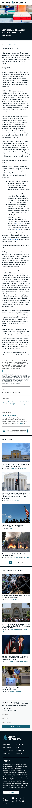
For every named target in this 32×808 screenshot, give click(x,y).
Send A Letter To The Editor (16, 431)
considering (14, 239)
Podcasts (20, 753)
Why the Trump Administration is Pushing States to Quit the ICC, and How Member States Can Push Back (15, 657)
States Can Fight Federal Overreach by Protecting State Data (14, 688)
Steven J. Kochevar (15, 691)
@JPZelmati (20, 423)
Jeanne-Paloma (9, 415)
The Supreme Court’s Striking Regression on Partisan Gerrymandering (15, 465)
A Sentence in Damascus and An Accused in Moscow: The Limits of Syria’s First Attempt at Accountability (16, 625)
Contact (6, 753)
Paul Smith (23, 468)
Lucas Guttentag (14, 500)
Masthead (7, 747)
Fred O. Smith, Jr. (14, 599)
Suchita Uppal (26, 557)
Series (18, 747)
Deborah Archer (14, 529)
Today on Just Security (10, 710)
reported (18, 223)
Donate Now (11, 792)
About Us (6, 744)
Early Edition (7, 708)
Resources (20, 750)
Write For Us (8, 750)
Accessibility (22, 804)
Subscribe (14, 726)
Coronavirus (17, 404)
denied (18, 229)
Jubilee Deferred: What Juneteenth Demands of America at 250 (13, 526)
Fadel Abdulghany (15, 629)
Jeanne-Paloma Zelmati (11, 45)
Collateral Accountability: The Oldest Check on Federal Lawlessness (16, 596)
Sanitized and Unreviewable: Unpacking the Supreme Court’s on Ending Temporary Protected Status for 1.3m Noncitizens (16, 495)
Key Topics (20, 744)
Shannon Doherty (15, 557)
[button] (28, 2)
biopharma (5, 402)
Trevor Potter (13, 468)
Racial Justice (12, 406)
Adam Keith (13, 661)
